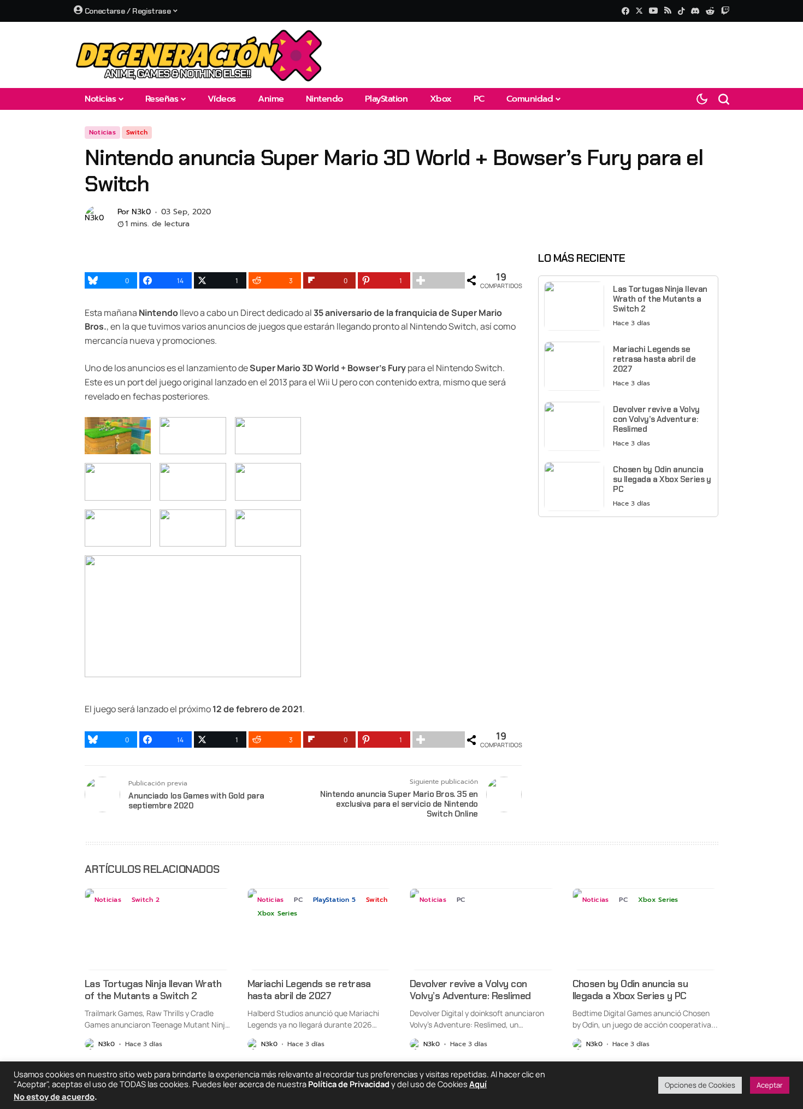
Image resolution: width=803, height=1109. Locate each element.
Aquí (478, 1084)
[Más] (438, 280)
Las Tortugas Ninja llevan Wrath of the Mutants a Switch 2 (660, 299)
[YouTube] (653, 11)
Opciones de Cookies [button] (700, 1085)
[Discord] (695, 11)
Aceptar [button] (770, 1085)
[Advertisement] (628, 601)
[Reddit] (710, 11)
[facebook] (625, 11)
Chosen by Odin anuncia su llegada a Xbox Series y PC (662, 479)
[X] (639, 11)
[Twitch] (725, 11)
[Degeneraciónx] (199, 55)
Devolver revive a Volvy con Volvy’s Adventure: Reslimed (656, 419)
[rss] (667, 11)
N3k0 (141, 212)
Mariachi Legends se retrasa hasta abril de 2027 (654, 359)
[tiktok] (681, 11)
